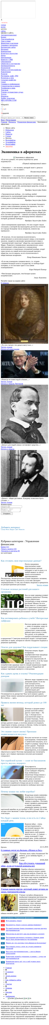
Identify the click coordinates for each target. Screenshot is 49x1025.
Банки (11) (5, 547)
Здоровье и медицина (9, 45)
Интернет (4, 49)
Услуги (3, 94)
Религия (4, 74)
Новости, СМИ (7, 59)
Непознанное (6, 57)
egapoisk (5, 113)
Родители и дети (7, 78)
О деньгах (5, 283)
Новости (8, 134)
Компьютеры (6, 51)
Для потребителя (7, 39)
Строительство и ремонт (10, 86)
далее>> (23, 858)
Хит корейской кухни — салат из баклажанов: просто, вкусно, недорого (23, 761)
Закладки (9, 146)
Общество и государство (10, 64)
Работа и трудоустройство (11, 70)
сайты (3, 31)
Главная (8, 968)
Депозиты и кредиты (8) (10, 551)
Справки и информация (10, 84)
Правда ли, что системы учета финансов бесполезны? (26, 943)
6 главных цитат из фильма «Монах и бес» (21, 850)
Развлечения (6, 72)
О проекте (9, 972)
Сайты (8, 132)
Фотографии (10, 144)
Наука (3, 55)
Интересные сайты (8, 47)
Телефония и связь (8, 88)
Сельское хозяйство (8, 80)
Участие (8, 984)
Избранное (9, 130)
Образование (6, 62)
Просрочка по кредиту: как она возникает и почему (25, 934)
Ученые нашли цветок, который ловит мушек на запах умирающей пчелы (24, 890)
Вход (3, 120)
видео (3, 27)
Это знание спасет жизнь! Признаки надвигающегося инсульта (18, 732)
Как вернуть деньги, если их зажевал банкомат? (23, 925)
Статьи (8, 136)
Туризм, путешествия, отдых (12, 92)
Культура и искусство (9, 53)
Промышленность (8, 66)
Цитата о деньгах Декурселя (12, 384)
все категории (6, 553)
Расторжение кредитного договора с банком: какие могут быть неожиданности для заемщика (25, 938)
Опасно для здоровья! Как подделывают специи (24, 647)
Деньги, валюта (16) (9, 549)
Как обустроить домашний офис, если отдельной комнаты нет (23, 864)
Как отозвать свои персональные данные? (21, 560)
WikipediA (5, 105)
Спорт (3, 82)
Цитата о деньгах (7, 449)
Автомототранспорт (9, 35)
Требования (10, 996)
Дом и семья (5, 41)
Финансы (4, 96)
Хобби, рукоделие (8, 98)
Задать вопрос (10, 976)
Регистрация (11, 120)
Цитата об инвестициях (10, 349)
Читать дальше (6, 347)
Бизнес (3, 37)
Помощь (8, 988)
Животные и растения (9, 43)
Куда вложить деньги (14, 921)
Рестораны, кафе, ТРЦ (9, 76)
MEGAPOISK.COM (8, 100)
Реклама (8, 992)
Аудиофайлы (10, 142)
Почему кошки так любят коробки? (18, 791)
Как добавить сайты (13, 980)
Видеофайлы (10, 140)
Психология (5, 68)
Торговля (4, 90)
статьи (3, 25)
